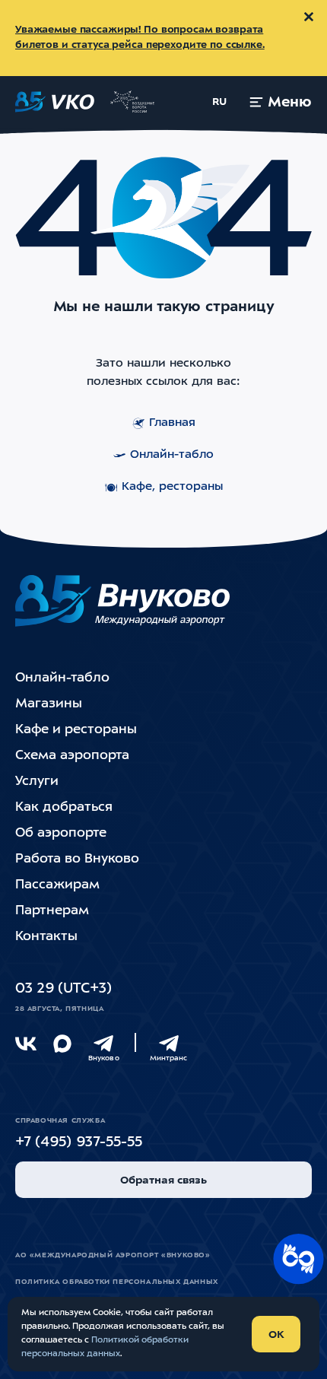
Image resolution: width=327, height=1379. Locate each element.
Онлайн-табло (172, 455)
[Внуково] (103, 1043)
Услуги (37, 781)
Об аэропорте (60, 833)
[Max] (62, 1043)
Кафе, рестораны (172, 487)
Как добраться (64, 807)
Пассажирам (57, 885)
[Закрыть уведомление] (309, 17)
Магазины (48, 703)
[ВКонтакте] (26, 1043)
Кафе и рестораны (76, 729)
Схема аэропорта (72, 755)
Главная (172, 423)
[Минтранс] (168, 1043)
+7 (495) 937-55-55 (78, 1143)
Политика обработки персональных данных (116, 1282)
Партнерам (52, 910)
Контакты (46, 936)
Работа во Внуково (77, 859)
